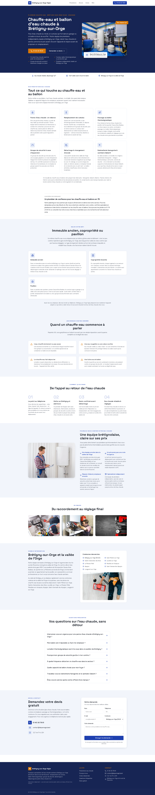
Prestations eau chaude (86, 771)
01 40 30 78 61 (38, 51)
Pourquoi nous (83, 773)
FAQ (93, 3)
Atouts (81, 3)
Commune (107, 716)
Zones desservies (84, 776)
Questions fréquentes (85, 778)
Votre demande (88, 723)
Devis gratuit (83, 781)
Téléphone (108, 708)
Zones (87, 3)
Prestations (73, 3)
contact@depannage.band (115, 773)
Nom (85, 708)
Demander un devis (56, 51)
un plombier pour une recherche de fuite (89, 210)
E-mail (86, 716)
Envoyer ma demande (103, 738)
